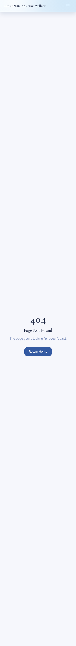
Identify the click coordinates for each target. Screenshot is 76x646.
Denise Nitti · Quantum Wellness (25, 6)
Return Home (38, 351)
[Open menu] (68, 6)
